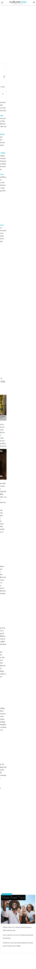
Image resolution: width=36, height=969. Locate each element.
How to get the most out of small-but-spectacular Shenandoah (18, 936)
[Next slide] (3, 76)
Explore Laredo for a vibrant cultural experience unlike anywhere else (17, 928)
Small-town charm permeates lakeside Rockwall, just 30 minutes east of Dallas (18, 944)
